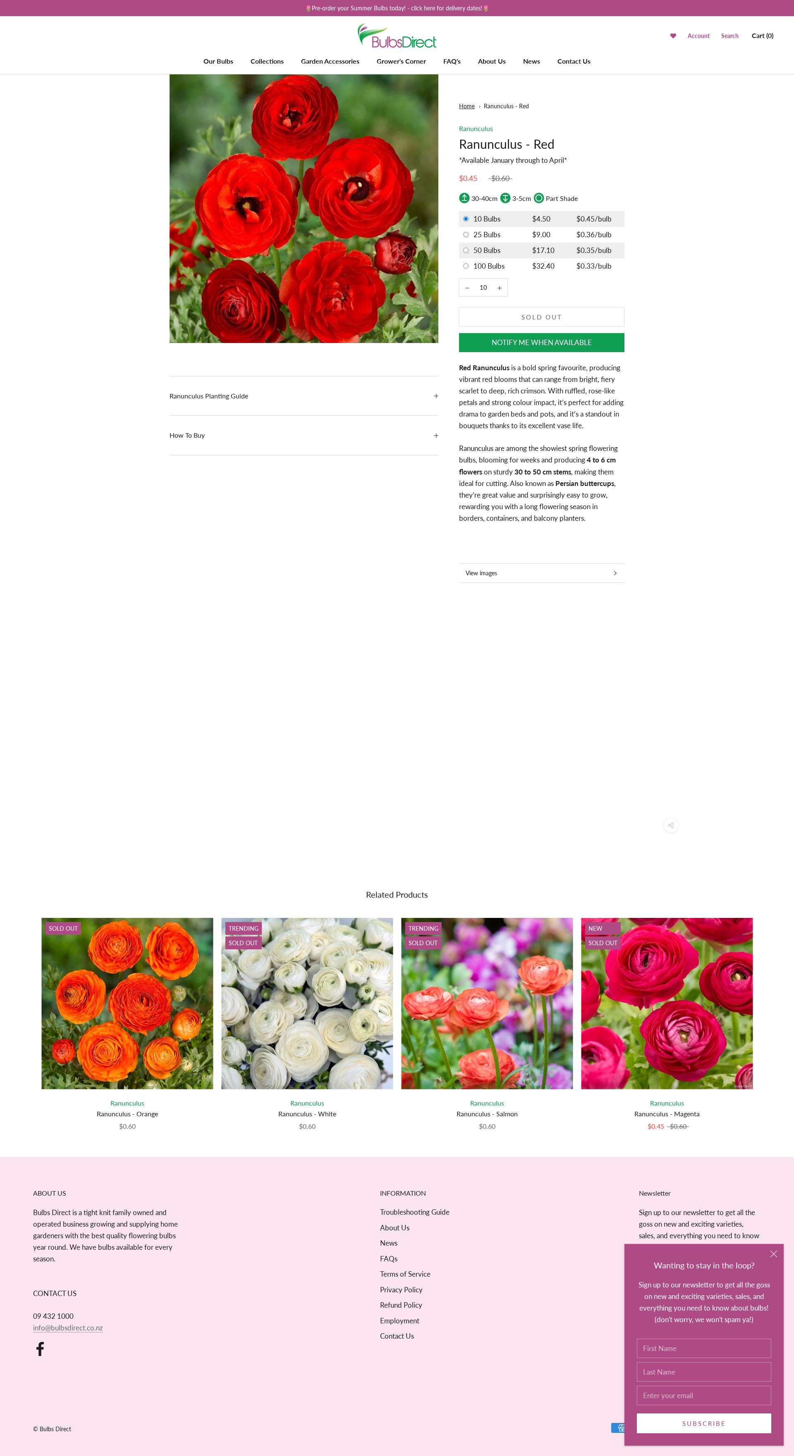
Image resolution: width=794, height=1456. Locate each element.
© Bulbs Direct (52, 1428)
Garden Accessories (330, 61)
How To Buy (187, 435)
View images (481, 573)
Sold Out (541, 317)
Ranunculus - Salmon (487, 1114)
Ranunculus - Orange (127, 1114)
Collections (267, 61)
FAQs (388, 1258)
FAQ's (452, 61)
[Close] (773, 1254)
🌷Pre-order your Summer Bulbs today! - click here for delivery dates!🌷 (397, 8)
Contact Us (574, 61)
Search (730, 36)
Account (699, 36)
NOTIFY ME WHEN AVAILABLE (542, 342)
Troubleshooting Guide (415, 1212)
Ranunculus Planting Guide (209, 396)
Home (467, 106)
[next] (768, 1015)
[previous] (26, 1015)
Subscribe (704, 1423)
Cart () (762, 36)
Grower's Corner (401, 61)
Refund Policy (401, 1305)
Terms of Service (405, 1274)
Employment (399, 1320)
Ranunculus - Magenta (667, 1114)
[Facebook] (40, 1349)
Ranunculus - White (307, 1114)
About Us (492, 61)
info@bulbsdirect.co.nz (68, 1327)
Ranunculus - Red (506, 106)
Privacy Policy (401, 1289)
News (531, 61)
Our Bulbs (218, 61)
